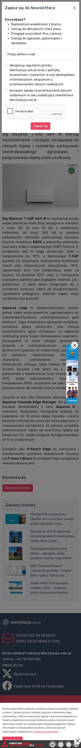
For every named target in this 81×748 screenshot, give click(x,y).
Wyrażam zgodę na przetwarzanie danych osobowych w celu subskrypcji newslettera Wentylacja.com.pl (41, 95)
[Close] (74, 8)
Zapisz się (40, 126)
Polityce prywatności (45, 731)
